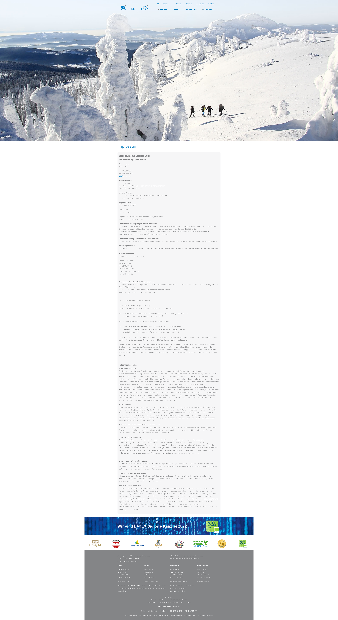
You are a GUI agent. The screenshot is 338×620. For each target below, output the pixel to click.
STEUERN (163, 9)
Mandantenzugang (164, 4)
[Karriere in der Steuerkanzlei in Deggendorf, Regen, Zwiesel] (222, 543)
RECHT (177, 9)
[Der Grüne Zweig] (200, 543)
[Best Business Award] (137, 543)
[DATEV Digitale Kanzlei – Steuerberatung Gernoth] (213, 527)
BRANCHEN (207, 9)
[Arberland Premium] (158, 543)
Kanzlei (178, 4)
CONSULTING (191, 9)
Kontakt (211, 4)
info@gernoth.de (125, 176)
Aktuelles (200, 4)
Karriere (189, 4)
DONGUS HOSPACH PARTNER (183, 611)
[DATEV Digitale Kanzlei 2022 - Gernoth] (243, 543)
